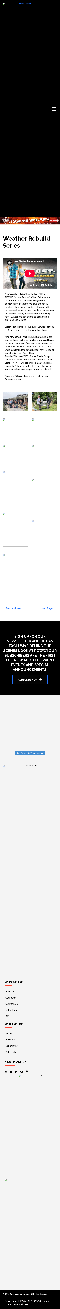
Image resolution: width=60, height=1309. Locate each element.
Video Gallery (11, 1052)
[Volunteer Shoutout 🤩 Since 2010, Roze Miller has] (16, 725)
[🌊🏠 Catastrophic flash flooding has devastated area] (43, 710)
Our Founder (11, 997)
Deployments (12, 1046)
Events (8, 1033)
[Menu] (54, 109)
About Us (9, 991)
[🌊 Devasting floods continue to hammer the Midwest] (43, 740)
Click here (23, 1304)
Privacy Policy (11, 1301)
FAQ (7, 1016)
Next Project (49, 608)
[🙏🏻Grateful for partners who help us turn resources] (16, 740)
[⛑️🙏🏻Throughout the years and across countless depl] (43, 725)
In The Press (11, 1010)
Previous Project (12, 608)
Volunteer (10, 1039)
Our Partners (11, 1004)
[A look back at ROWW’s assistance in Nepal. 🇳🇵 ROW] (16, 710)
